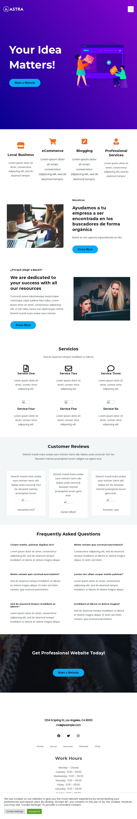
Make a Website (25, 82)
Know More (85, 249)
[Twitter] (68, 735)
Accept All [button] (34, 811)
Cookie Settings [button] (14, 811)
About (53, 746)
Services (68, 746)
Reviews (83, 746)
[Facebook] (58, 735)
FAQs (97, 746)
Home (40, 746)
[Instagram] (78, 735)
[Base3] (13, 9)
